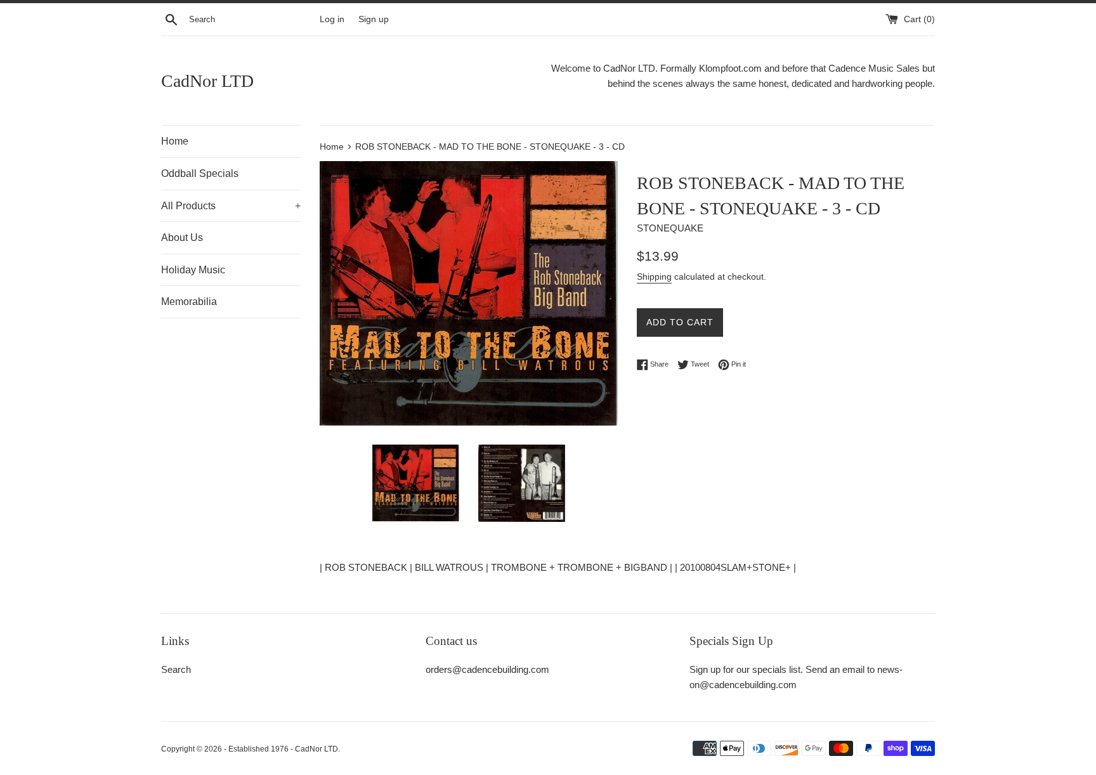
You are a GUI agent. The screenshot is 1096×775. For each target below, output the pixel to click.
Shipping (654, 276)
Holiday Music (193, 269)
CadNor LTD (207, 81)
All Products (231, 205)
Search (176, 669)
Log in (332, 19)
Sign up (373, 19)
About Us (182, 237)
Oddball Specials (199, 173)
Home (174, 141)
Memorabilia (189, 301)
